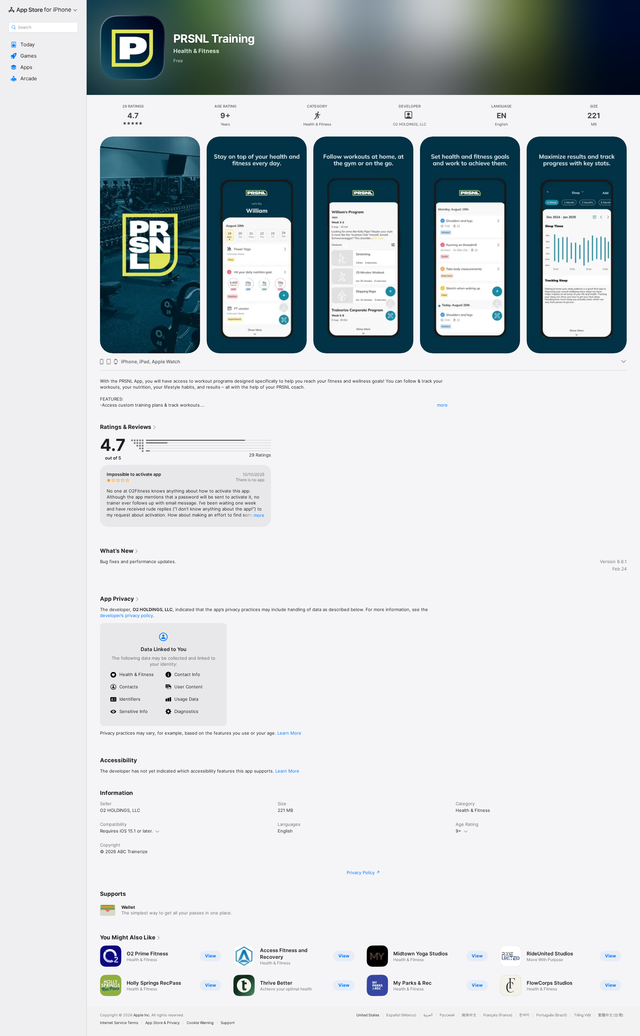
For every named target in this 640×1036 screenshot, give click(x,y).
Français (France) (497, 1015)
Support (228, 1023)
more (442, 405)
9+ (458, 831)
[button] (43, 45)
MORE (259, 515)
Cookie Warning (200, 1023)
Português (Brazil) (551, 1015)
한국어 (524, 1015)
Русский (447, 1015)
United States (367, 1015)
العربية (428, 1015)
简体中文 (469, 1015)
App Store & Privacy (162, 1023)
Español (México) (401, 1015)
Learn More (289, 733)
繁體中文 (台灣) (610, 1015)
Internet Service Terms (119, 1023)
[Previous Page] (93, 244)
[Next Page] (633, 244)
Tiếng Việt (582, 1015)
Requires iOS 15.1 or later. (126, 831)
